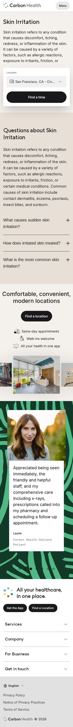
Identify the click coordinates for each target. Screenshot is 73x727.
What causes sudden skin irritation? (26, 223)
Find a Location (43, 608)
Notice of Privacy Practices (24, 702)
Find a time (36, 97)
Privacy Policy (14, 695)
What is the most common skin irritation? (31, 262)
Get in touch (17, 668)
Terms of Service (16, 709)
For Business (17, 653)
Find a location (36, 316)
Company (14, 639)
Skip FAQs (37, 123)
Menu (63, 5)
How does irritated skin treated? (31, 243)
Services (13, 624)
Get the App (15, 608)
